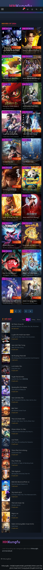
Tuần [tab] (28, 319)
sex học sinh (11, 561)
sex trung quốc (22, 561)
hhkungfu (34, 548)
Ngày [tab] (23, 319)
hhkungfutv (6, 559)
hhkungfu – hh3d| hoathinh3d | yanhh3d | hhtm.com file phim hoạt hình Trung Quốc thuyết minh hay (21, 6)
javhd (20, 563)
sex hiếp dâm (6, 563)
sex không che (34, 561)
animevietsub (7, 551)
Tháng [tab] (33, 319)
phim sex (26, 559)
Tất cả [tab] (38, 319)
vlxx (32, 559)
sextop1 (14, 563)
